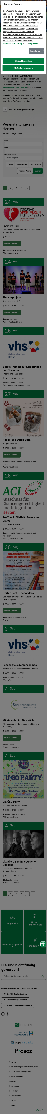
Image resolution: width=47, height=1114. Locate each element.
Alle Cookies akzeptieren (23, 68)
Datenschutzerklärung (12, 43)
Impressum (34, 43)
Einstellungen (35, 51)
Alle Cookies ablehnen (23, 61)
